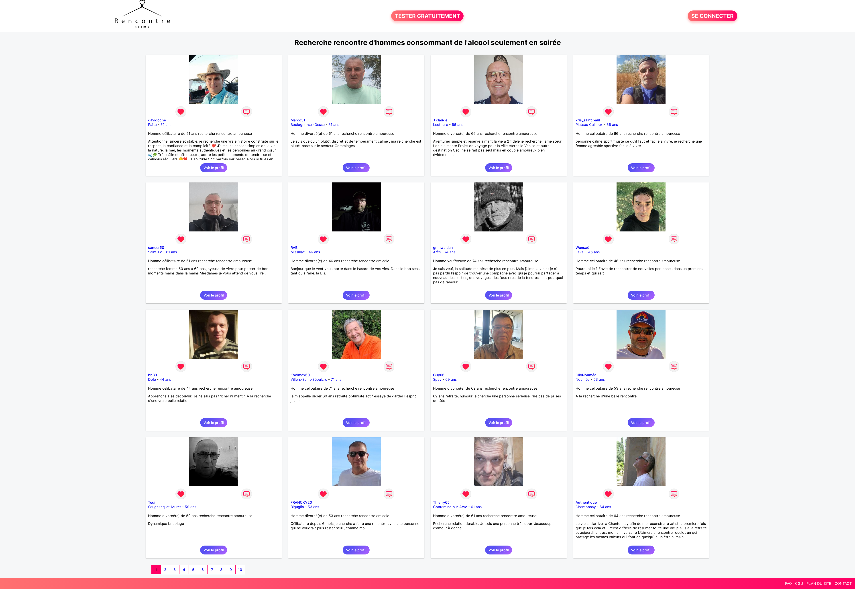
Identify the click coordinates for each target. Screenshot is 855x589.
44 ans (165, 379)
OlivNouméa (586, 375)
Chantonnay (586, 507)
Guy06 (438, 375)
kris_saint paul (588, 120)
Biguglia (297, 507)
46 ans (314, 252)
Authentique (586, 502)
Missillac (298, 252)
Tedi (151, 502)
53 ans (599, 379)
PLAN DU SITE (818, 583)
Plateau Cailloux (589, 124)
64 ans (605, 507)
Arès (437, 252)
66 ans (457, 124)
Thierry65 (441, 502)
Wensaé (582, 247)
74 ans (449, 252)
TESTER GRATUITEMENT (427, 16)
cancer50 (156, 247)
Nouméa (583, 379)
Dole (152, 379)
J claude (440, 120)
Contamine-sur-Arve (450, 507)
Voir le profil (214, 168)
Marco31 (298, 120)
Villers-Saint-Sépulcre (309, 379)
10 (240, 569)
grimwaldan (443, 247)
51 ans (166, 124)
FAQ (788, 583)
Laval (580, 252)
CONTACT (843, 583)
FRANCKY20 (301, 502)
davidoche (157, 120)
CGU (799, 583)
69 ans (451, 379)
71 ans (336, 379)
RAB (294, 247)
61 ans (333, 124)
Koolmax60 (300, 375)
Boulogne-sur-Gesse (308, 124)
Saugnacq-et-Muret (164, 507)
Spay (437, 379)
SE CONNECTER (712, 16)
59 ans (190, 507)
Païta (152, 124)
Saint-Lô (155, 252)
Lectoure (440, 124)
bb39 (152, 375)
